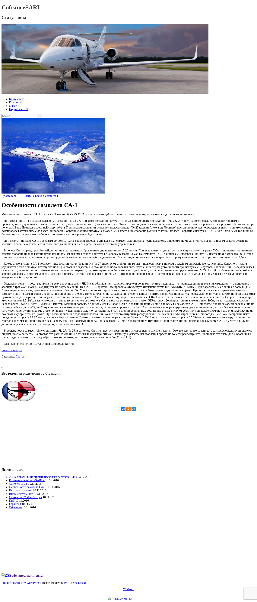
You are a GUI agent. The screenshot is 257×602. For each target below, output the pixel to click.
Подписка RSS (18, 109)
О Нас (13, 105)
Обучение (15, 507)
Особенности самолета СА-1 (27, 487)
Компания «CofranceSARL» (27, 480)
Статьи (20, 356)
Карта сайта (16, 99)
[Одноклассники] (128, 409)
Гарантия (15, 504)
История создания (20, 490)
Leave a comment (45, 195)
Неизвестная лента (27, 575)
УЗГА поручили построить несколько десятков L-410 (43, 476)
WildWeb (128, 589)
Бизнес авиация (12, 350)
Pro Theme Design (75, 582)
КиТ (12, 500)
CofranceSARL (21, 7)
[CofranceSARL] (105, 92)
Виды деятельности (21, 493)
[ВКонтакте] (123, 409)
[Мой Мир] (134, 409)
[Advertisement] (114, 437)
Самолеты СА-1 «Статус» (25, 497)
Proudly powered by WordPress (20, 582)
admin (9, 195)
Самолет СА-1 (18, 483)
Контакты (15, 102)
